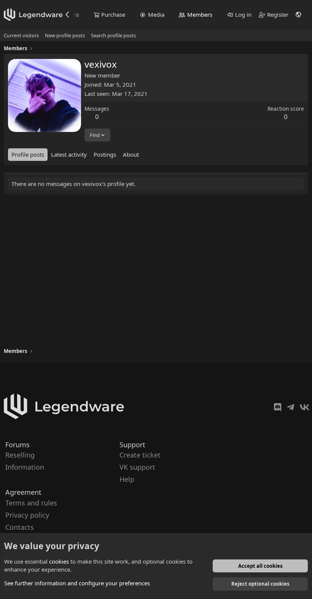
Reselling (20, 454)
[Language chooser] (299, 14)
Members (199, 14)
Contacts (19, 527)
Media (156, 14)
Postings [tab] (105, 154)
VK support (137, 467)
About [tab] (131, 154)
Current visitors (21, 35)
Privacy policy (27, 514)
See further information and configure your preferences (77, 583)
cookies (59, 561)
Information (24, 467)
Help (126, 479)
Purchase (113, 14)
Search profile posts (113, 35)
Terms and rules (31, 502)
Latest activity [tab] (69, 154)
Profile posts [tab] (27, 154)
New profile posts (65, 35)
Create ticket (140, 454)
